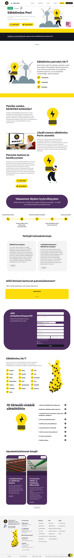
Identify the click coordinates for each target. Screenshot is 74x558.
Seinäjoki (36, 384)
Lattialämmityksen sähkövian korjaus (16, 481)
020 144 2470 (25, 547)
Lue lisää (11, 496)
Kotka (23, 370)
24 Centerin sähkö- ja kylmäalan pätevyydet (34, 482)
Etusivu (33, 3)
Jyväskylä (11, 388)
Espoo (11, 377)
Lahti (23, 381)
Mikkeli (24, 388)
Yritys (55, 3)
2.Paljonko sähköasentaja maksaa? (49, 409)
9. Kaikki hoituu (43, 440)
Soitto (39, 341)
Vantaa (11, 374)
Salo (35, 381)
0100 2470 (16, 3)
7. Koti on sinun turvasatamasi (48, 432)
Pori (35, 374)
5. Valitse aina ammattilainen (48, 423)
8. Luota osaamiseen (45, 436)
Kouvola (24, 374)
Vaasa (10, 392)
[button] (52, 405)
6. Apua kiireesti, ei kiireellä (47, 428)
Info (48, 3)
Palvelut (40, 3)
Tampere (36, 388)
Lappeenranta (25, 384)
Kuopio (23, 377)
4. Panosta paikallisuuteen (47, 419)
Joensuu (11, 384)
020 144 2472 (25, 540)
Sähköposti (40, 343)
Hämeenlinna (12, 381)
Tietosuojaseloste (23, 556)
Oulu (35, 370)
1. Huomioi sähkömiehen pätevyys (49, 405)
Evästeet (9, 556)
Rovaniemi (37, 377)
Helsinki (11, 370)
